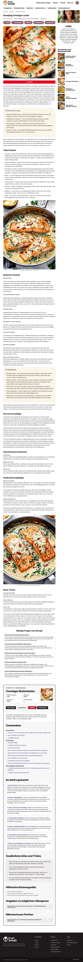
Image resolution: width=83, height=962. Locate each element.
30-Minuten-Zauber (55, 942)
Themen (37, 942)
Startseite (5, 11)
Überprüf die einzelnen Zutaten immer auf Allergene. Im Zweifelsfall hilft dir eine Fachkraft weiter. (26, 907)
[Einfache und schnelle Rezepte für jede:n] (13, 3)
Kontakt (36, 947)
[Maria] (69, 26)
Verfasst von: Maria (7, 18)
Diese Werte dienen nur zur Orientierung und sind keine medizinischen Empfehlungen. (24, 920)
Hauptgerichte (44, 18)
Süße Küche (53, 944)
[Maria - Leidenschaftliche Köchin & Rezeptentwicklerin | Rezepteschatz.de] (69, 16)
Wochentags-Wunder (56, 951)
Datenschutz (70, 940)
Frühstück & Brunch (55, 947)
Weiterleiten (43, 707)
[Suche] (77, 3)
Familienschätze (55, 949)
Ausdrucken (22, 707)
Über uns (37, 944)
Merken (32, 707)
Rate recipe (11, 707)
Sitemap (69, 944)
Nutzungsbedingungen (72, 942)
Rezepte (12, 11)
